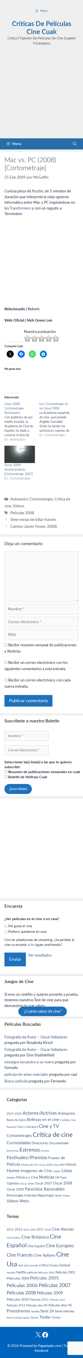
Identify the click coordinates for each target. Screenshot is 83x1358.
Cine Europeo (60, 1245)
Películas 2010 (18, 1299)
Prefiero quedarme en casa (27, 931)
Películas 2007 (55, 1285)
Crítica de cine (53, 1135)
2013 (19, 1229)
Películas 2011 (39, 1299)
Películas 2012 (57, 1300)
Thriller (45, 1317)
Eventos (45, 1151)
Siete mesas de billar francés (33, 520)
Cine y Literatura (27, 1126)
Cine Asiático (14, 1238)
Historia (71, 1164)
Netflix (21, 1272)
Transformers (20, 208)
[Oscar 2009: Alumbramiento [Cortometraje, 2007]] (19, 454)
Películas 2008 (22, 513)
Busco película (16, 1081)
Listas (67, 1171)
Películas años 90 (60, 1305)
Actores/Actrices (40, 1113)
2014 (33, 1230)
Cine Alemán (63, 1229)
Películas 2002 (46, 1272)
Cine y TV (49, 1126)
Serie (58, 1195)
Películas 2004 (18, 1278)
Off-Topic (61, 1177)
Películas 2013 (16, 1305)
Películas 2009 (50, 1293)
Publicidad (30, 1195)
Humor (13, 1171)
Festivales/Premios (27, 1157)
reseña (35, 1311)
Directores (40, 1143)
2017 (40, 1229)
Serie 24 (47, 1311)
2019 (10, 1113)
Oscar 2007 (43, 1183)
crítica (44, 1265)
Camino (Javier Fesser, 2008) (33, 526)
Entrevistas (13, 1151)
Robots (33, 309)
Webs (24, 1201)
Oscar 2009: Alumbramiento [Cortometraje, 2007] (18, 470)
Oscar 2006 (27, 1183)
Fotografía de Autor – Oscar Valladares (35, 1037)
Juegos (57, 1171)
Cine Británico (35, 1237)
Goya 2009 (59, 1165)
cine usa (23, 1265)
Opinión (13, 1183)
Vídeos (18, 506)
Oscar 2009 (15, 1189)
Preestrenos (18, 1311)
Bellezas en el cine (43, 1120)
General (64, 1265)
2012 (10, 1229)
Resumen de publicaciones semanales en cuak (43, 772)
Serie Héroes (64, 1311)
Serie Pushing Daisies (18, 1318)
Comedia (33, 1265)
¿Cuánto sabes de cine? (43, 1011)
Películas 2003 (65, 1272)
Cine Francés (20, 1255)
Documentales (59, 1143)
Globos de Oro (29, 1164)
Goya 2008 (45, 1164)
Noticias (46, 1177)
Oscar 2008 (62, 1183)
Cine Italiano (44, 1255)
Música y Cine (27, 1177)
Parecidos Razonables (45, 1189)
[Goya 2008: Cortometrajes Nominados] (21, 422)
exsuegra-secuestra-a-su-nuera (29, 1062)
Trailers (66, 1196)
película (32, 1272)
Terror (35, 1317)
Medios (11, 1178)
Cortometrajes (41, 499)
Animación (19, 499)
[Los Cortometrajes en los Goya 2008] (56, 419)
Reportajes (46, 1195)
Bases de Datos (16, 1120)
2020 (18, 1113)
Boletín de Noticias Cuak (27, 777)
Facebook (41, 1350)
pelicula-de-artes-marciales (26, 1074)
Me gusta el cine (20, 926)
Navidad (11, 1272)
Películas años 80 (37, 1305)
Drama (54, 1265)
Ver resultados (40, 955)
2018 (48, 1229)
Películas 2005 (44, 1278)
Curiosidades (19, 1143)
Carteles (64, 1120)
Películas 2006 (22, 1285)
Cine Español (36, 1246)
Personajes (15, 1195)
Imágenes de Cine (36, 1171)
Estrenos (29, 1150)
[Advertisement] (41, 94)
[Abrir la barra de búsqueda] (74, 143)
